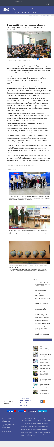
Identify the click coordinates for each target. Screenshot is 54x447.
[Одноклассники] (39, 59)
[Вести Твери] (9, 9)
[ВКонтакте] (38, 59)
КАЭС (22, 1)
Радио (28, 8)
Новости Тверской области (14, 60)
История (10, 62)
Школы (28, 60)
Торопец (22, 60)
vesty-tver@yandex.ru (6, 427)
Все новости (42, 340)
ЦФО (25, 60)
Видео (23, 8)
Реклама (17, 12)
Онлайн (24, 12)
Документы (35, 8)
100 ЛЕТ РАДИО (31, 12)
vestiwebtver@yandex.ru (6, 431)
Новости (17, 8)
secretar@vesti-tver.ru (6, 421)
